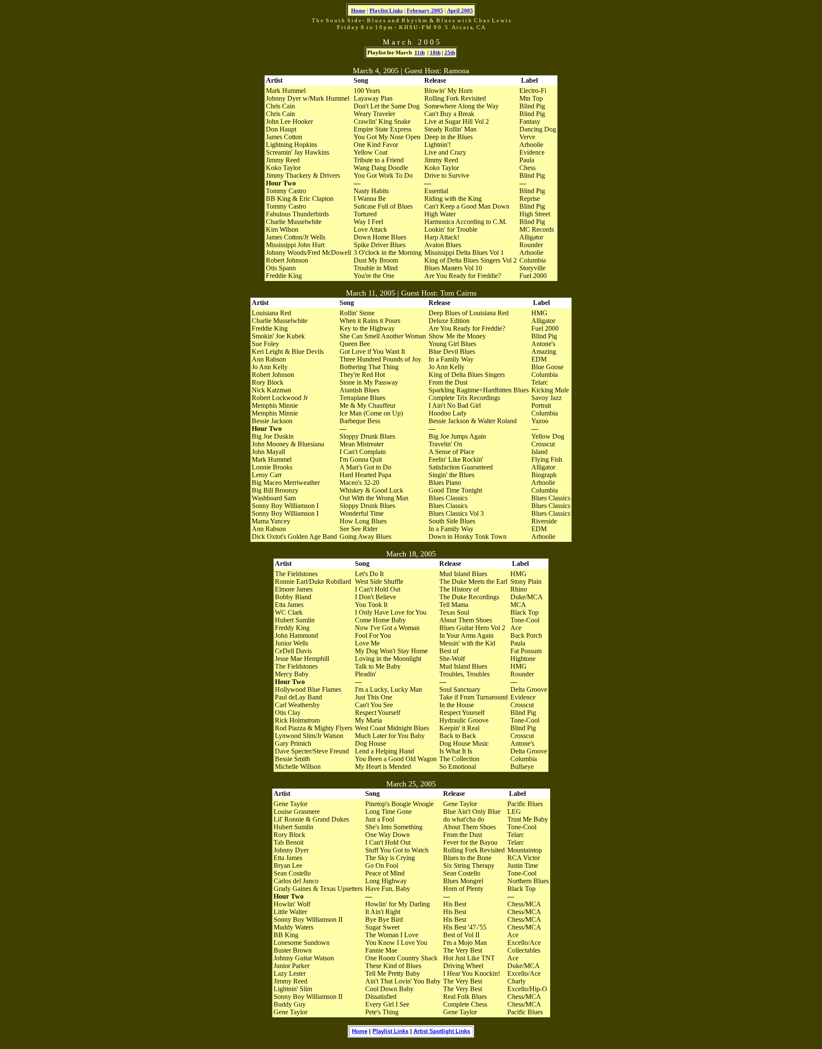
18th (435, 52)
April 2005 (460, 10)
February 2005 (425, 10)
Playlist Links (386, 10)
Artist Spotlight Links (442, 1031)
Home (358, 10)
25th (449, 52)
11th (419, 52)
